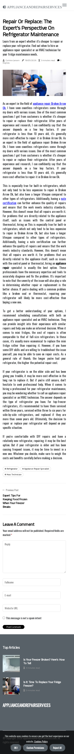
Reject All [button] (57, 748)
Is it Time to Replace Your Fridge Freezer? (42, 683)
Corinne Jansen (13, 60)
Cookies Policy (40, 741)
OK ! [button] (16, 748)
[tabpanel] (34, 83)
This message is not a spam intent (23, 618)
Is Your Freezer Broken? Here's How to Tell (43, 661)
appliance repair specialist (36, 469)
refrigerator (12, 469)
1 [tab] (34, 91)
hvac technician (14, 474)
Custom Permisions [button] (35, 748)
